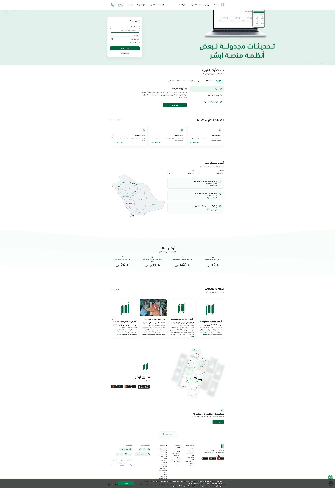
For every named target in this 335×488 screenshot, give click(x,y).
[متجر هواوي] (117, 387)
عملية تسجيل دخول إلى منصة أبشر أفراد (152, 259)
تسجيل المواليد (217, 135)
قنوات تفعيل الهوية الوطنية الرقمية (176, 461)
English (139, 5)
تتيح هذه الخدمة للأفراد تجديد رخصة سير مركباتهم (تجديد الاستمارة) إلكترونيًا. (130, 139)
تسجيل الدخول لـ (169, 433)
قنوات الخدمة (177, 458)
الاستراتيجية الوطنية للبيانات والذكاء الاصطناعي (163, 456)
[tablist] (167, 80)
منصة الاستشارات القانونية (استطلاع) (163, 469)
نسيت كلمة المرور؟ (135, 42)
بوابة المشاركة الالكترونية (164, 465)
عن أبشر (207, 4)
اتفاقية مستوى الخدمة (191, 458)
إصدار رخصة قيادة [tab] (214, 89)
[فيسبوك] (122, 454)
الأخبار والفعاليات (214, 288)
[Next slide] (112, 137)
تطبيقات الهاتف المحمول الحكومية (163, 477)
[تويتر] (126, 454)
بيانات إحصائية (191, 463)
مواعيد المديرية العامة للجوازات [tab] (211, 102)
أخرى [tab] (169, 80)
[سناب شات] (118, 454)
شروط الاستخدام (190, 453)
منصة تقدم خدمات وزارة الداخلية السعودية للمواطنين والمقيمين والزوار (214, 451)
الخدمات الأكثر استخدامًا (210, 119)
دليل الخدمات (182, 4)
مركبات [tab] (208, 80)
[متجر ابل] (144, 387)
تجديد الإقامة (179, 135)
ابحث (129, 5)
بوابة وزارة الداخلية (163, 448)
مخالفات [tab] (179, 80)
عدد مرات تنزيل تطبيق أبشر (122, 259)
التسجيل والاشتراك (176, 464)
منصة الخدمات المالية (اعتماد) (162, 473)
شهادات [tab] (190, 80)
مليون (208, 266)
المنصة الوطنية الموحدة (164, 451)
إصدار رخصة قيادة (179, 88)
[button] (196, 183)
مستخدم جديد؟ (125, 53)
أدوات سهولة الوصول (189, 461)
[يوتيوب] (130, 454)
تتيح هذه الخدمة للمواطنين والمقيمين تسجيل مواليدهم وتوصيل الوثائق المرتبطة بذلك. (207, 139)
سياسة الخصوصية (190, 451)
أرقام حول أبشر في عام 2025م (167, 251)
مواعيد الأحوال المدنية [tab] (213, 95)
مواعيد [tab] (218, 80)
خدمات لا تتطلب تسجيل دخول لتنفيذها (213, 73)
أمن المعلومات (191, 466)
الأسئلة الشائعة (177, 455)
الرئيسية (216, 4)
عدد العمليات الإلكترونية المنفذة (182, 259)
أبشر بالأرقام (168, 247)
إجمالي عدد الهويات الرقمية (213, 259)
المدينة (193, 170)
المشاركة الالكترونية (195, 4)
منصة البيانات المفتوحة (164, 461)
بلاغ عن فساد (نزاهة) (176, 453)
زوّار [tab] (199, 80)
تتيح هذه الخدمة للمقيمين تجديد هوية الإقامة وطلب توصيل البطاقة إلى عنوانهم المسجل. (167, 139)
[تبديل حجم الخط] (145, 449)
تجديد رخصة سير (140, 135)
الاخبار (193, 455)
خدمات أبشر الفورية (213, 69)
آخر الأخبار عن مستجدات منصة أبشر (215, 292)
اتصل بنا (218, 422)
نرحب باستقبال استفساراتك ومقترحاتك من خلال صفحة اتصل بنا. (207, 416)
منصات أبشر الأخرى (156, 5)
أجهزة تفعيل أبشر (214, 162)
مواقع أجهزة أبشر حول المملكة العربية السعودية (211, 166)
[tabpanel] (167, 96)
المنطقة (222, 170)
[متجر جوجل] (130, 387)
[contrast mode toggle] (149, 449)
